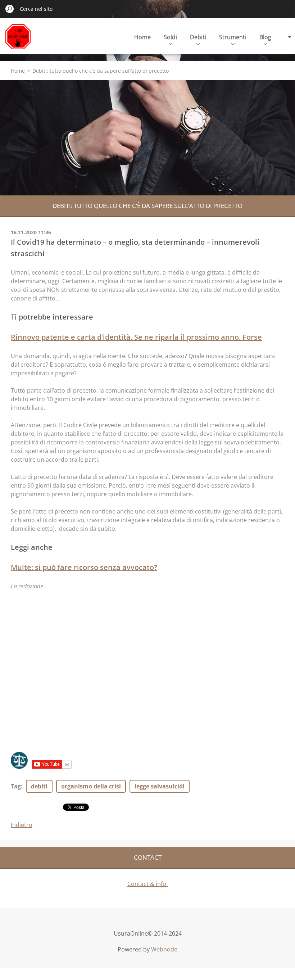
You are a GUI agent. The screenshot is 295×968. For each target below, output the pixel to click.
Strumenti (232, 37)
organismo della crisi (91, 786)
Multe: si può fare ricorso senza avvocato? (84, 567)
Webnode (164, 949)
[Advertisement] (147, 137)
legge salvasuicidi (160, 786)
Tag (16, 786)
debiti (39, 786)
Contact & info (147, 884)
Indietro (21, 825)
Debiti (198, 37)
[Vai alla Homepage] (18, 41)
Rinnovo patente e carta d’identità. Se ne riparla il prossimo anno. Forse (136, 337)
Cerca (9, 8)
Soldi (170, 37)
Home (142, 37)
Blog (265, 37)
